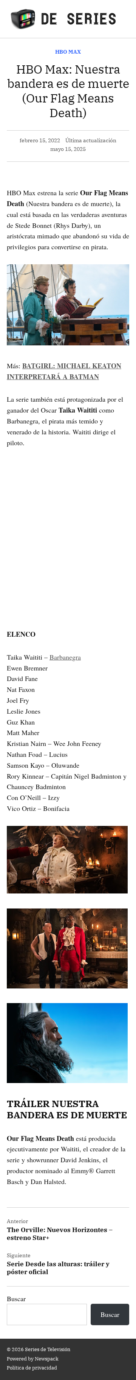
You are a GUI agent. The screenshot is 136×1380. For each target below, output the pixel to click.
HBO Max (68, 51)
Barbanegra (65, 656)
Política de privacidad (32, 1368)
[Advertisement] (68, 527)
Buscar (16, 1298)
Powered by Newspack (33, 1359)
